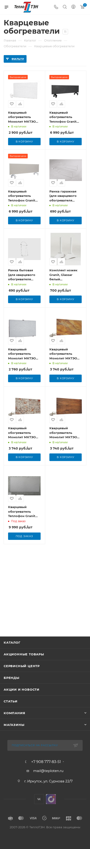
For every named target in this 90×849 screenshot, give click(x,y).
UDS (51, 799)
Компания (14, 713)
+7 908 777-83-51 (46, 762)
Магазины (14, 725)
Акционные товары (24, 654)
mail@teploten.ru (48, 771)
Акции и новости (21, 689)
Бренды (11, 678)
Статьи (11, 701)
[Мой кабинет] (73, 7)
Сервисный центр (22, 666)
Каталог (12, 642)
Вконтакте (39, 799)
